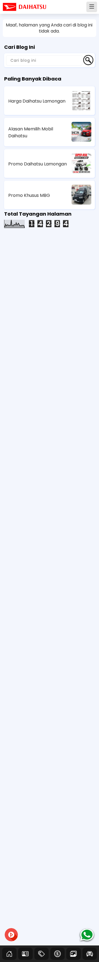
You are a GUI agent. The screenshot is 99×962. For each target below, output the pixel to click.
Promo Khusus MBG (29, 195)
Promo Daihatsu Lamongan (37, 164)
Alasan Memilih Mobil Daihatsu (30, 132)
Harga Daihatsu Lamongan (36, 101)
